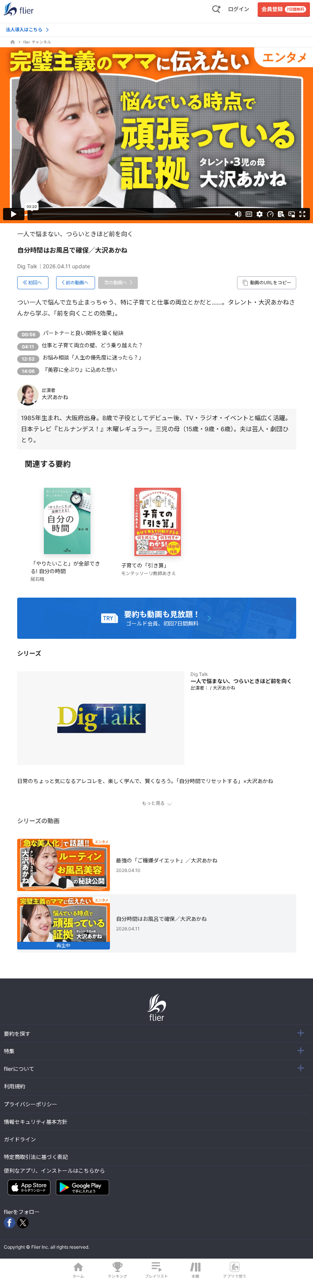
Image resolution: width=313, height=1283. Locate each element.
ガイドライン (20, 1139)
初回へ (35, 282)
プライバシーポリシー (30, 1104)
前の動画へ (77, 282)
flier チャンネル (37, 42)
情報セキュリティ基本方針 (36, 1122)
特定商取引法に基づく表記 (36, 1157)
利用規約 (14, 1086)
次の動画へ (115, 282)
